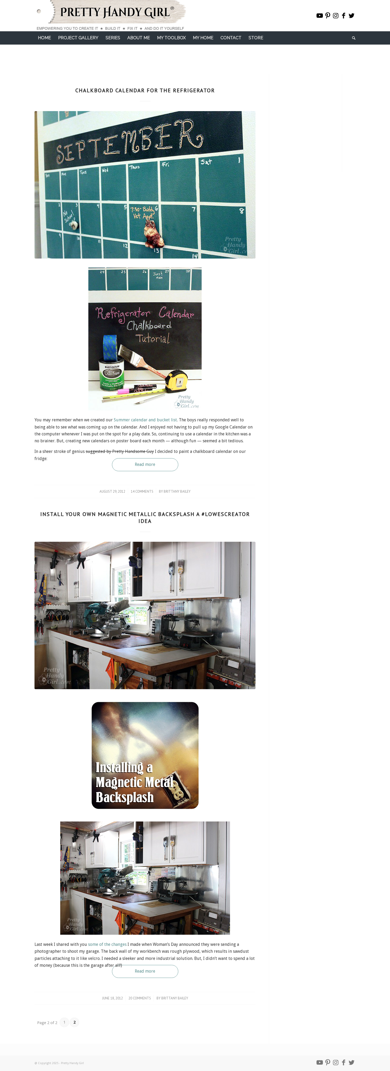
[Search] (352, 38)
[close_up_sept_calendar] (144, 185)
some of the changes (107, 944)
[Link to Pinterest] (328, 16)
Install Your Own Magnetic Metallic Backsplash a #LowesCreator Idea (145, 517)
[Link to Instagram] (336, 16)
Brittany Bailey (177, 491)
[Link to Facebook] (344, 16)
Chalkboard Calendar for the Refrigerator (145, 90)
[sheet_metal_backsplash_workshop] (144, 615)
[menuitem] (44, 38)
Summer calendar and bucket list (145, 419)
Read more (145, 464)
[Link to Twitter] (352, 16)
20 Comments (139, 998)
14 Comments (142, 491)
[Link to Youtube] (320, 16)
